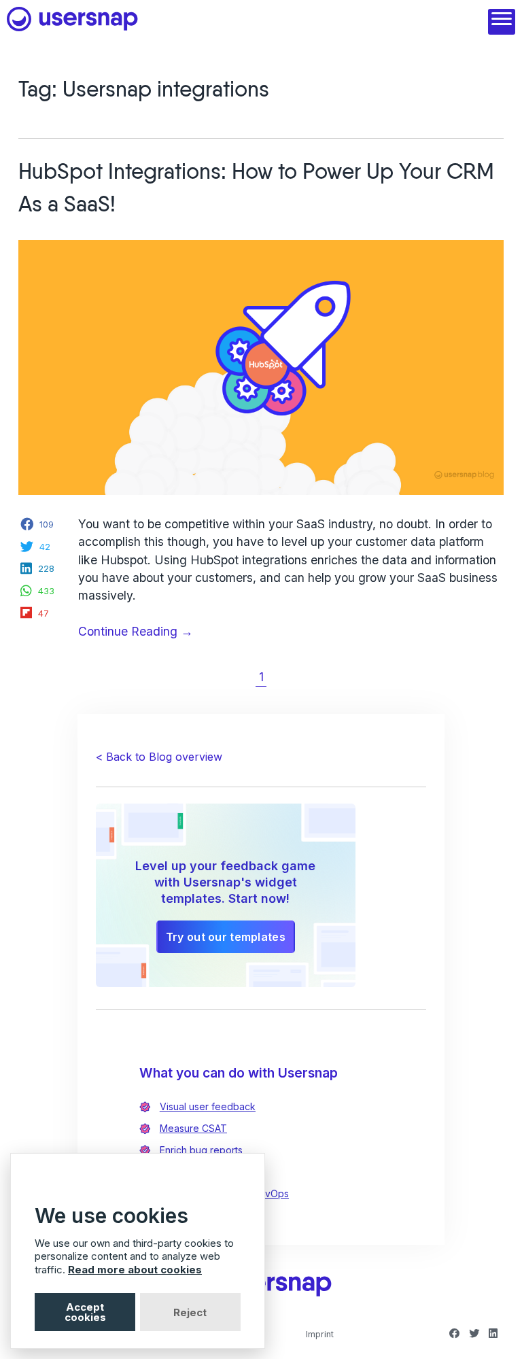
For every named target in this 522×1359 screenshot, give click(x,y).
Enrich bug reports (201, 1150)
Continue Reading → (162, 631)
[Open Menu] (501, 22)
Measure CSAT (193, 1128)
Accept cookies (85, 1312)
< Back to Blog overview (159, 756)
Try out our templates (225, 937)
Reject (190, 1312)
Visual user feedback (208, 1106)
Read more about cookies (135, 1269)
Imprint (320, 1334)
